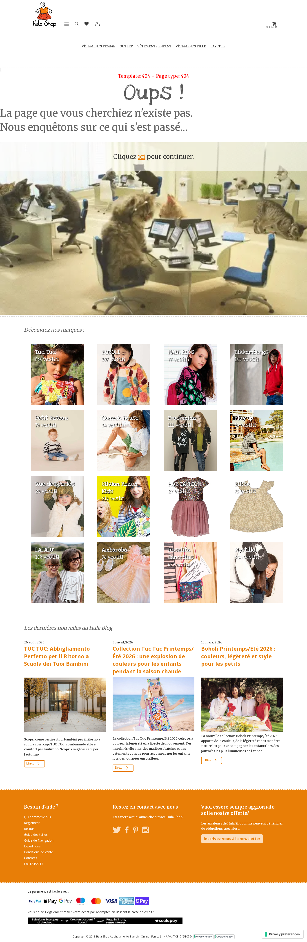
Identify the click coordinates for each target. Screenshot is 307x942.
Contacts (30, 858)
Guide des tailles (36, 834)
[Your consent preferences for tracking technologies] (282, 934)
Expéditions (32, 846)
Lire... (30, 763)
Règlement (32, 823)
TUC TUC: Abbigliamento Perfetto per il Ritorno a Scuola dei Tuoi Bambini (57, 656)
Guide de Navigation (38, 840)
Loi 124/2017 (33, 864)
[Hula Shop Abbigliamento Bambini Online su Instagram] (145, 831)
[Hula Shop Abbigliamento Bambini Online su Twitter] (117, 831)
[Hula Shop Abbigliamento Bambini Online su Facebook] (127, 831)
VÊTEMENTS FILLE (191, 46)
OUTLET (126, 46)
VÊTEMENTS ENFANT (154, 46)
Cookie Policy (224, 936)
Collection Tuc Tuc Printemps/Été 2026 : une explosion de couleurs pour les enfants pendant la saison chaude (153, 660)
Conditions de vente (38, 852)
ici (141, 157)
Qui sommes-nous (37, 817)
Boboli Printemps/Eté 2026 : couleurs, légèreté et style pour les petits (238, 656)
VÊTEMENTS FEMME (98, 46)
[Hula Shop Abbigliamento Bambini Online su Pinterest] (135, 831)
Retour (29, 829)
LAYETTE (217, 46)
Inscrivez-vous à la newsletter (232, 838)
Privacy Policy (203, 936)
